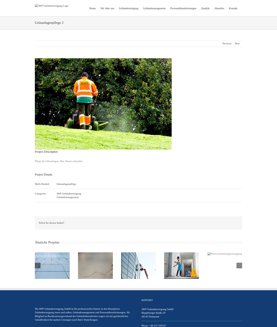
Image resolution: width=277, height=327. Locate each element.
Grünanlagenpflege (66, 184)
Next (237, 43)
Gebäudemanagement (68, 197)
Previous (227, 43)
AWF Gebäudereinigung (69, 193)
